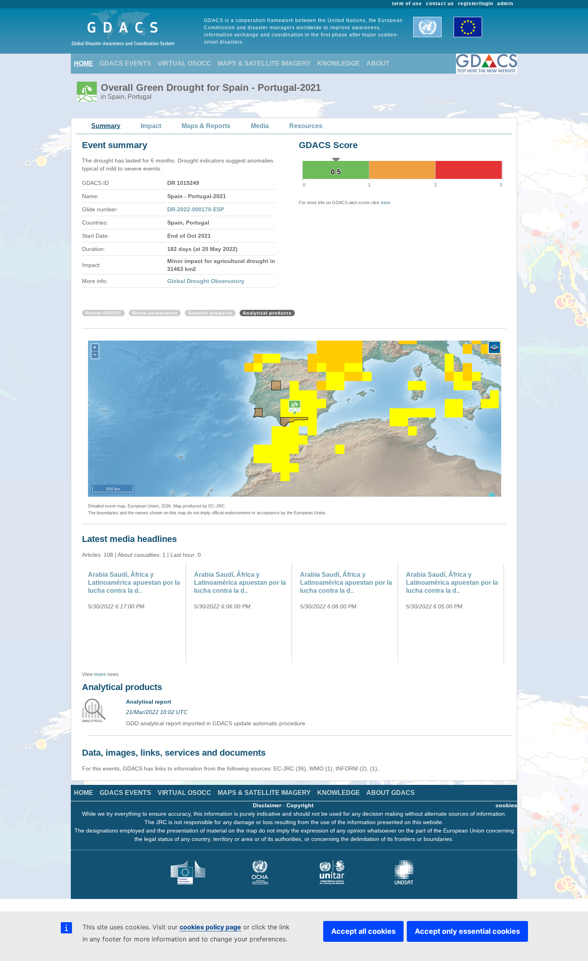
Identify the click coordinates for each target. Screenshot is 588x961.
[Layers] (494, 347)
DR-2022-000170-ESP (195, 209)
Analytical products (267, 313)
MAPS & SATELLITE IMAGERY (264, 63)
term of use (407, 3)
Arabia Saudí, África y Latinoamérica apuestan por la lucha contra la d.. (134, 582)
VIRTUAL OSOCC (184, 63)
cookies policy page (210, 927)
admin (505, 3)
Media (260, 125)
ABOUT (378, 63)
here (385, 202)
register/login (475, 3)
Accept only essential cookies (467, 931)
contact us (440, 3)
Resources (305, 125)
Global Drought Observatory (205, 281)
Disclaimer (267, 805)
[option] (135, 613)
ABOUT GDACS (390, 792)
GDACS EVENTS (125, 63)
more (100, 674)
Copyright (300, 805)
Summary (105, 125)
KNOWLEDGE (338, 63)
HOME (83, 63)
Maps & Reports (206, 125)
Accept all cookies (363, 931)
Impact (151, 125)
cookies (506, 805)
